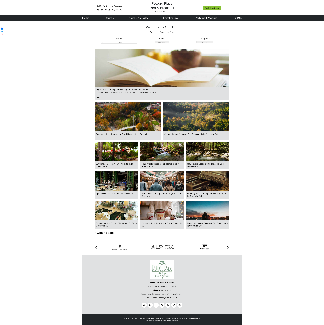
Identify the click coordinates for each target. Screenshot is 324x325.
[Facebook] (2, 27)
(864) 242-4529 (105, 6)
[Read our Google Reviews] (150, 305)
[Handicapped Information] (121, 10)
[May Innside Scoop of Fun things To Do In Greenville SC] (207, 160)
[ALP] (162, 247)
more (98, 97)
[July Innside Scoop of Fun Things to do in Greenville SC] (116, 160)
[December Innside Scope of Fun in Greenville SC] (162, 220)
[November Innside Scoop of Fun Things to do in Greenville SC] (207, 220)
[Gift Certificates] (102, 10)
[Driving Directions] (105, 10)
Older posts (105, 232)
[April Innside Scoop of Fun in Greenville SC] (116, 190)
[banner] (162, 249)
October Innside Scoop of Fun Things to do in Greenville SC (191, 134)
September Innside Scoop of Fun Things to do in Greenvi (121, 134)
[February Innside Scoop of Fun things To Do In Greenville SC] (207, 190)
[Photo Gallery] (113, 10)
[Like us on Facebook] (156, 305)
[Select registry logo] (120, 247)
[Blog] (109, 10)
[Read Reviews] (179, 305)
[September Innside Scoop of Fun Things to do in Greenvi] (128, 131)
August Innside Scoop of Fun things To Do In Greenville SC (122, 89)
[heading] (162, 30)
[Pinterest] (2, 34)
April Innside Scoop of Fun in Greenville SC (115, 193)
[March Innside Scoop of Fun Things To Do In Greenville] (162, 190)
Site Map (175, 320)
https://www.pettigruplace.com (152, 294)
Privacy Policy (166, 320)
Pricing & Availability (138, 18)
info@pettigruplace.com (174, 294)
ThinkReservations (194, 318)
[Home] (98, 10)
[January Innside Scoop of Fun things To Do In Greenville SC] (116, 220)
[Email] (117, 10)
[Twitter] (2, 30)
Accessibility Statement (153, 320)
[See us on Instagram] (173, 305)
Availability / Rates (212, 8)
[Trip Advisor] (204, 247)
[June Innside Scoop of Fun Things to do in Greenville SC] (162, 160)
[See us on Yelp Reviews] (167, 305)
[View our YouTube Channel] (144, 305)
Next (228, 247)
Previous (96, 247)
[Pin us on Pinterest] (162, 305)
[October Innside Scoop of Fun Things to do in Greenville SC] (196, 131)
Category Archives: (162, 31)
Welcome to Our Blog (162, 27)
